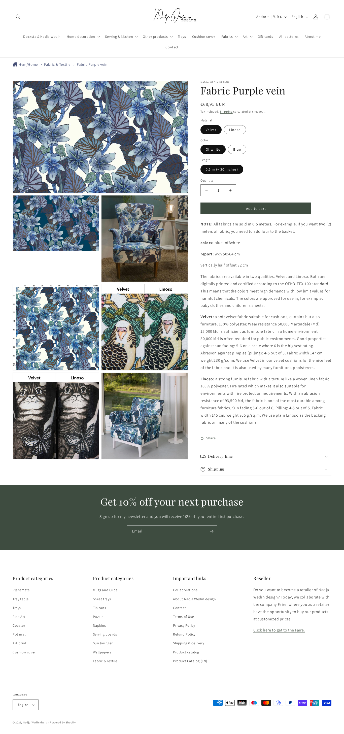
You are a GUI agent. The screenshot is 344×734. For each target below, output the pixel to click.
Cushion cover (24, 652)
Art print (19, 643)
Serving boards (105, 634)
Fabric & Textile (57, 64)
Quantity (206, 180)
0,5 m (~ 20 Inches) (222, 169)
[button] (18, 16)
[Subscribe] (211, 531)
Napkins (99, 625)
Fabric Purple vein (92, 64)
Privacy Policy (184, 625)
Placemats (21, 590)
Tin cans (99, 608)
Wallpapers (102, 652)
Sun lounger (103, 643)
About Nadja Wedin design (194, 599)
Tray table (21, 599)
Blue (237, 149)
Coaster (19, 625)
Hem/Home (28, 64)
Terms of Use (183, 616)
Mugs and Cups (105, 590)
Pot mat (19, 634)
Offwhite (213, 149)
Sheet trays (102, 599)
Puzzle (98, 616)
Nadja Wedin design (36, 722)
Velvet (211, 129)
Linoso (235, 129)
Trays (17, 608)
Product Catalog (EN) (190, 661)
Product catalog (186, 652)
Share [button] (211, 438)
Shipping (226, 111)
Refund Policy (184, 634)
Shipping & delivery (188, 643)
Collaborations (185, 590)
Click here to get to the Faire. (279, 630)
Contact (179, 608)
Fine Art (19, 616)
